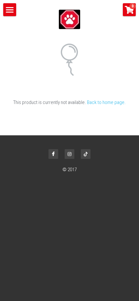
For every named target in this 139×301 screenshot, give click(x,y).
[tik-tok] (86, 154)
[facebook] (53, 154)
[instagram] (69, 154)
